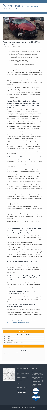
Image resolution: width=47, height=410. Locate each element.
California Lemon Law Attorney (23, 387)
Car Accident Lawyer (21, 392)
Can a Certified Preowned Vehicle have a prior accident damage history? (23, 65)
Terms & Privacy (31, 407)
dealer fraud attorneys (32, 130)
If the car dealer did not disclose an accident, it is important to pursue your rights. (23, 54)
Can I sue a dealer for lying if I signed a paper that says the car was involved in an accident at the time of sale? (25, 62)
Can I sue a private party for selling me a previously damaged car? (22, 64)
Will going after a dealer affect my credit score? (19, 60)
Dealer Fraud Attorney (23, 331)
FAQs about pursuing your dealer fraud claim (16, 56)
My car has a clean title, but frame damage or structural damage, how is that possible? (24, 58)
